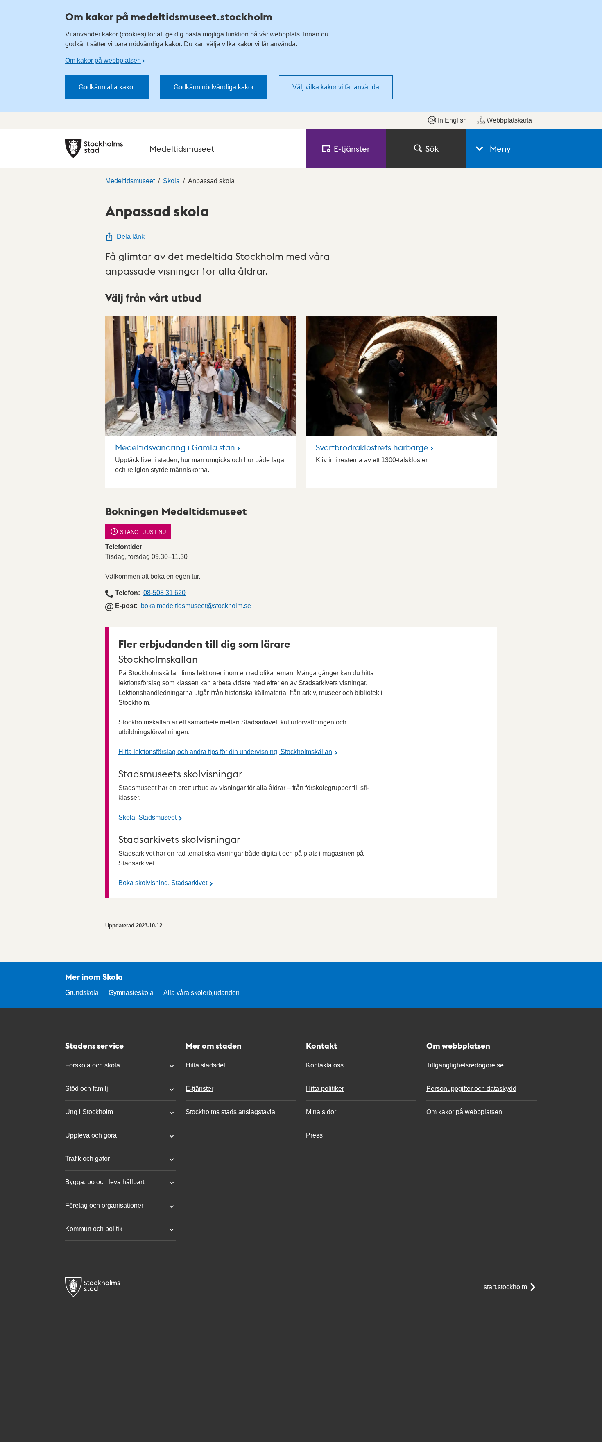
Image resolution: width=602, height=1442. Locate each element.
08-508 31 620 (164, 592)
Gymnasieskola (131, 992)
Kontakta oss (325, 1065)
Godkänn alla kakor (107, 87)
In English (452, 120)
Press (314, 1135)
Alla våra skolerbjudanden (201, 992)
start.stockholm (505, 1286)
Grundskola (82, 992)
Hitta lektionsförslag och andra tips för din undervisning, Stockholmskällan (225, 751)
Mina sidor (321, 1111)
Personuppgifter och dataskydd (471, 1088)
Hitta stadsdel (205, 1065)
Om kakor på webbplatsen (103, 60)
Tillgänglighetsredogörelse (465, 1065)
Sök (432, 148)
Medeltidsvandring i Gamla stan (175, 447)
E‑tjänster (352, 148)
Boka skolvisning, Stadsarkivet (162, 882)
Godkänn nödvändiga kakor (214, 87)
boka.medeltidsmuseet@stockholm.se (196, 605)
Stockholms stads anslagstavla (230, 1111)
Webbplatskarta (509, 120)
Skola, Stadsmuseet (147, 817)
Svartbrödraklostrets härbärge (372, 447)
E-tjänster (199, 1088)
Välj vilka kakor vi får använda (335, 87)
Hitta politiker (325, 1088)
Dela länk (131, 236)
